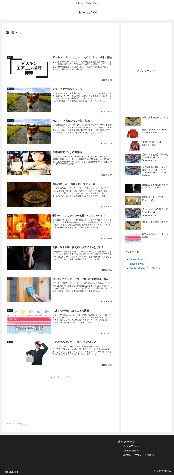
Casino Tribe (136, 259)
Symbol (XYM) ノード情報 (143, 268)
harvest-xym (136, 263)
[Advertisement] (60, 43)
